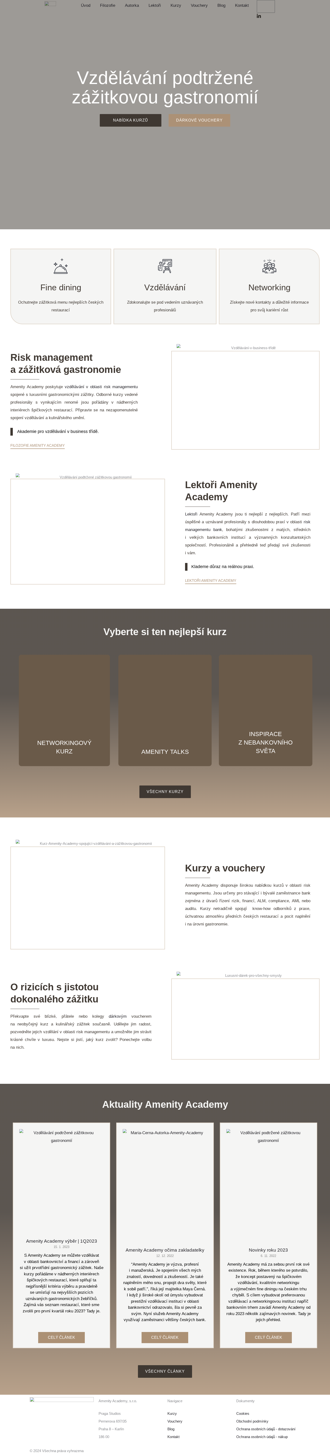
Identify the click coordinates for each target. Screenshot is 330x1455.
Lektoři (155, 5)
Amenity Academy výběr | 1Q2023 (61, 1241)
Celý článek (61, 1338)
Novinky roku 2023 (268, 1250)
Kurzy (176, 5)
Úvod (85, 5)
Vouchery (199, 5)
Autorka (132, 5)
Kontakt (242, 5)
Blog (221, 5)
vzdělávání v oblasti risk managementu (101, 387)
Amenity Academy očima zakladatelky (165, 1250)
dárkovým (120, 1016)
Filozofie (107, 5)
